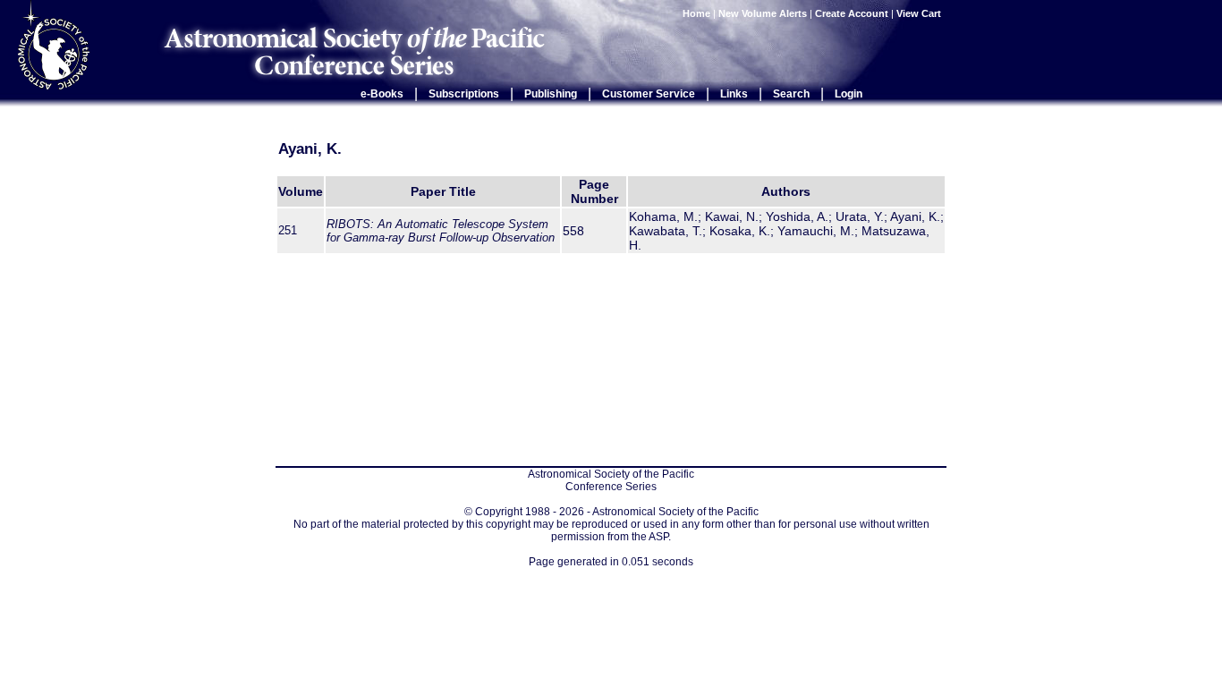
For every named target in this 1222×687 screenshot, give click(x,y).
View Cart (920, 13)
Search (791, 94)
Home (696, 13)
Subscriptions (464, 94)
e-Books (382, 94)
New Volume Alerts (762, 13)
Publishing (550, 94)
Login (848, 94)
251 (287, 230)
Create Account (851, 13)
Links (734, 94)
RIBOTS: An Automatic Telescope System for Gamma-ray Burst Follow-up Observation (441, 230)
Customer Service (648, 94)
